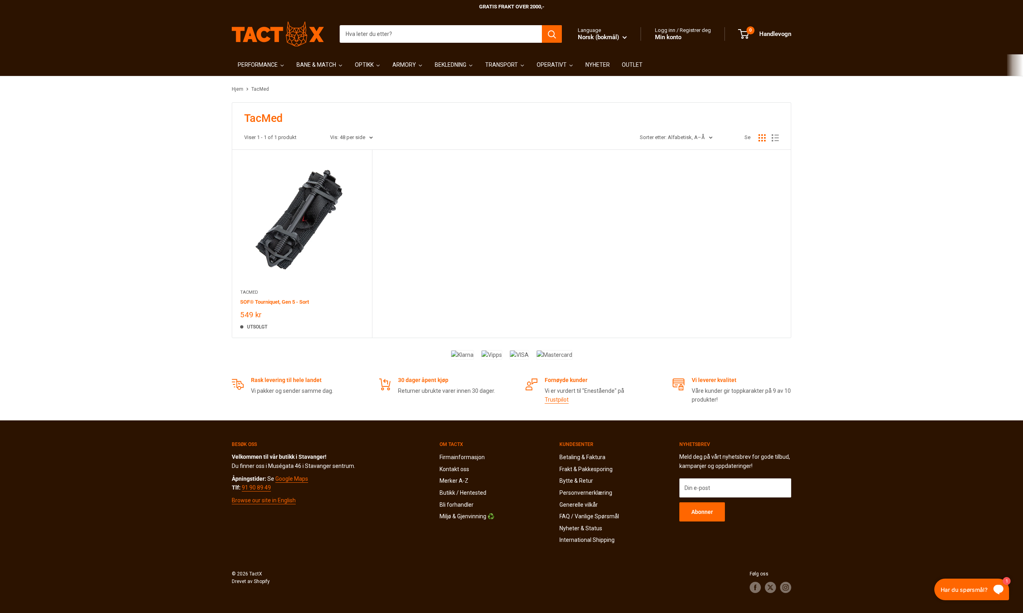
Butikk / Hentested (463, 493)
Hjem (237, 89)
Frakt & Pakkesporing (586, 469)
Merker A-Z (454, 481)
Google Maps (291, 479)
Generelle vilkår (578, 505)
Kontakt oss (454, 469)
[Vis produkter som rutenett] (762, 137)
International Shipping (587, 540)
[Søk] (552, 34)
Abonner (702, 512)
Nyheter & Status (580, 528)
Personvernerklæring (585, 493)
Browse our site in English (264, 500)
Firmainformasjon (462, 457)
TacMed (260, 89)
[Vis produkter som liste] (775, 137)
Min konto (668, 37)
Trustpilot (557, 399)
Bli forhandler (457, 505)
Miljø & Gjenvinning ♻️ (467, 516)
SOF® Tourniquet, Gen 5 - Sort (274, 302)
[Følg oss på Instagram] (785, 587)
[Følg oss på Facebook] (755, 587)
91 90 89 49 (256, 487)
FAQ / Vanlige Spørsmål (589, 516)
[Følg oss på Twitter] (770, 587)
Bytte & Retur (576, 481)
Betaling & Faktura (582, 457)
